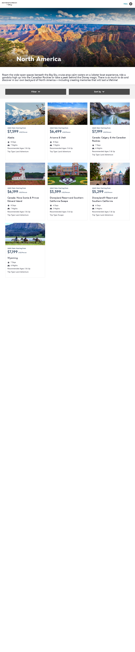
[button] (130, 4)
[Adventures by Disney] (9, 4)
